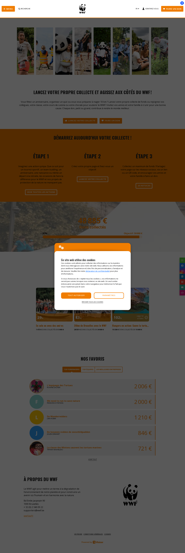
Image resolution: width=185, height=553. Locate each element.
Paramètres (108, 295)
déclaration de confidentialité (98, 271)
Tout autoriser (76, 295)
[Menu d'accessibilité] (182, 3)
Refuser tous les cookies (92, 302)
